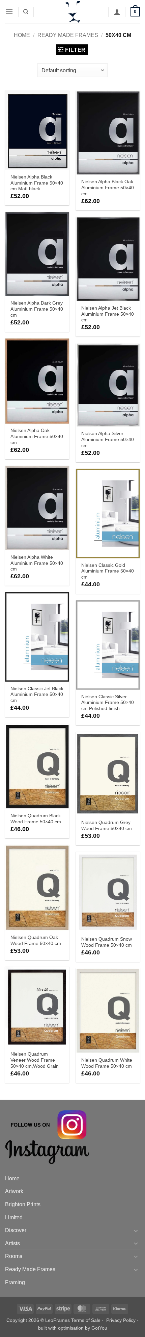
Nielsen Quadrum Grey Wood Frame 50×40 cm (106, 825)
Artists (12, 1243)
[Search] (25, 11)
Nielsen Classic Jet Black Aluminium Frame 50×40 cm (36, 694)
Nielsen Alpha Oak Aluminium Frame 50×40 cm (36, 436)
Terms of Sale (85, 1320)
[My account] (117, 11)
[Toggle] (136, 1230)
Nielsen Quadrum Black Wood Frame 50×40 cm (35, 818)
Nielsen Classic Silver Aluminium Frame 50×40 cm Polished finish (107, 702)
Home (22, 35)
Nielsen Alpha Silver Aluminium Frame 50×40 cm (107, 439)
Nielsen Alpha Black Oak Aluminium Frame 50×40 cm (107, 187)
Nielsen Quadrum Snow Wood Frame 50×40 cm (106, 942)
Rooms (13, 1256)
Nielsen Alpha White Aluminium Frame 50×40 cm (36, 563)
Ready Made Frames (67, 35)
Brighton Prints (22, 1204)
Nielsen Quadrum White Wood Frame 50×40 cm (106, 1063)
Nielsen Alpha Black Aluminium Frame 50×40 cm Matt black (36, 182)
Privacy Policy (121, 1320)
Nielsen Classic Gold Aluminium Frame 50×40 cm (107, 571)
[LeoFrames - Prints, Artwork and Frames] (72, 12)
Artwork (14, 1191)
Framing (15, 1282)
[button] (9, 11)
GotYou (99, 1328)
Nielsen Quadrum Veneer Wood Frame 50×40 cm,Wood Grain (34, 1060)
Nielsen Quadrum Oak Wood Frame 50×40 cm (35, 940)
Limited (14, 1217)
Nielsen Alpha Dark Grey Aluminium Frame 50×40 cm (36, 309)
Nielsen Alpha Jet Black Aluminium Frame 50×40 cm (107, 314)
